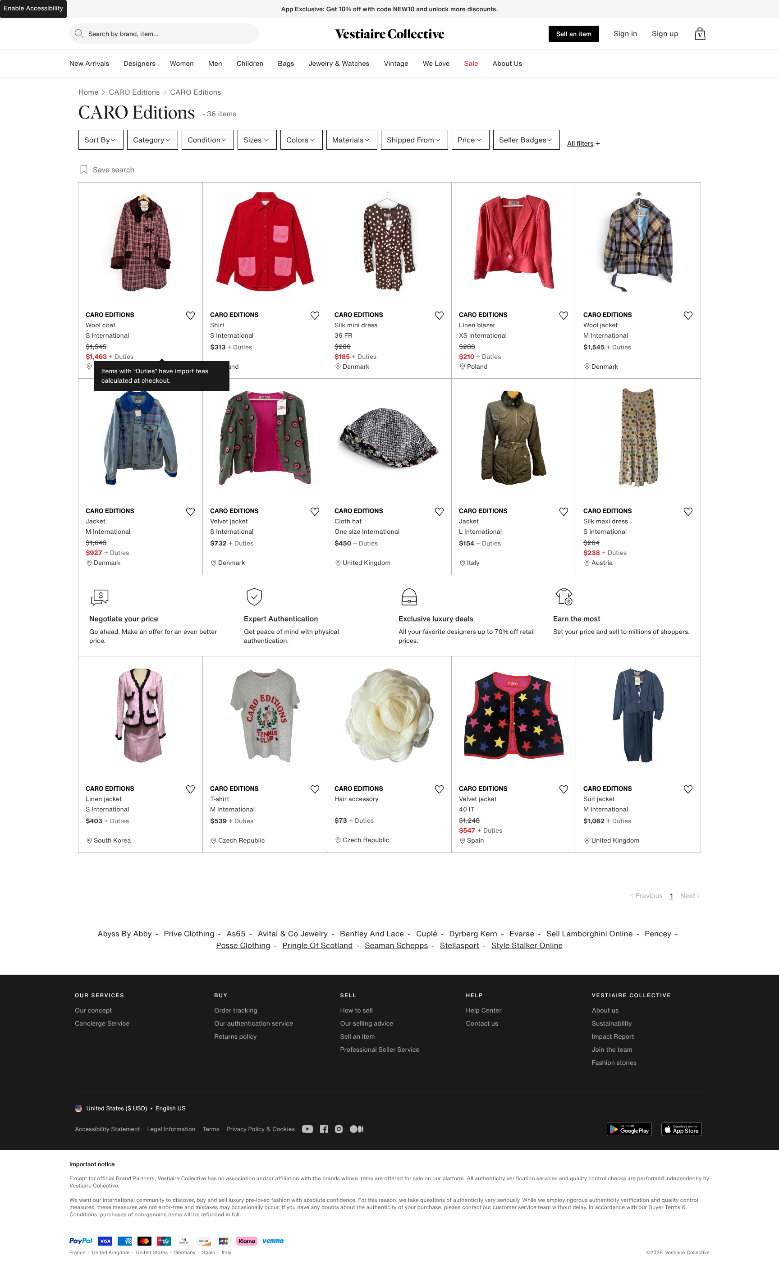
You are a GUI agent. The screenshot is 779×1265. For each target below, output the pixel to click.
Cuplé (426, 934)
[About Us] (529, 63)
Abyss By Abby (124, 934)
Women (182, 64)
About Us (507, 64)
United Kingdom (111, 1252)
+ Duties (121, 356)
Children (250, 64)
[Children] (270, 63)
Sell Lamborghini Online (589, 934)
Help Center (484, 1010)
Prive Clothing (189, 934)
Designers (140, 64)
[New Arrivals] (116, 63)
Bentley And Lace (372, 934)
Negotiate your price (123, 618)
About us (605, 1010)
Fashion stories (614, 1063)
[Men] (229, 63)
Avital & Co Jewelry (293, 934)
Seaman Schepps (396, 945)
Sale (471, 64)
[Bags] (301, 63)
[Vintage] (415, 63)
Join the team (612, 1049)
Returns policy (235, 1036)
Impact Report (613, 1036)
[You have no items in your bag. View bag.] (700, 34)
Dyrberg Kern (473, 934)
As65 (236, 934)
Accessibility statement (107, 1129)
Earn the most (576, 618)
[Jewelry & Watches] (376, 63)
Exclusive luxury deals (436, 618)
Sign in (625, 33)
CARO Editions (134, 92)
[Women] (201, 63)
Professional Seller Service (379, 1049)
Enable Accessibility (33, 8)
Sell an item (573, 33)
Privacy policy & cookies (260, 1129)
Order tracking (235, 1010)
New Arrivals (89, 64)
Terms (210, 1129)
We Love (436, 64)
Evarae (521, 934)
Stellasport (459, 945)
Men (215, 64)
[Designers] (162, 63)
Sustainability (612, 1023)
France (77, 1252)
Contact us (482, 1023)
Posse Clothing (243, 945)
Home (88, 92)
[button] (700, 34)
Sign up (665, 33)
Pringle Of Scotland (317, 945)
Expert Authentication (281, 618)
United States (152, 1252)
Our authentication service (253, 1023)
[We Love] (457, 63)
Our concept (93, 1010)
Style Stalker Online (527, 945)
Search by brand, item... (123, 33)
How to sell (356, 1010)
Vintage (396, 64)
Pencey (658, 934)
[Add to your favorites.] (190, 315)
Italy (227, 1252)
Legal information (171, 1129)
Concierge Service (102, 1023)
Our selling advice (366, 1023)
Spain (208, 1252)
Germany (185, 1252)
